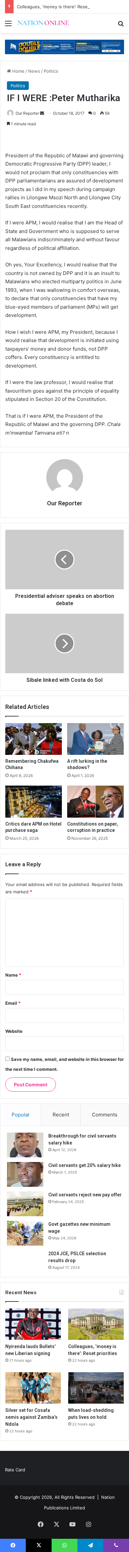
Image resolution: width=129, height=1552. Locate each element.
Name (13, 975)
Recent (61, 1114)
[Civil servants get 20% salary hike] (25, 1174)
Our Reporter (27, 113)
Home (17, 71)
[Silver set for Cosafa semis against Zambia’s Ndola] (33, 1388)
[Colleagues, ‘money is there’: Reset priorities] (96, 1324)
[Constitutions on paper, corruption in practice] (95, 801)
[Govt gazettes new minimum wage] (25, 1233)
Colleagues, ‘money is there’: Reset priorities (63, 6)
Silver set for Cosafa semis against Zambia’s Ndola (31, 1417)
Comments (104, 1114)
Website (13, 1031)
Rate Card (15, 1469)
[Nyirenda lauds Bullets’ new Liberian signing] (33, 1324)
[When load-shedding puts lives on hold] (96, 1388)
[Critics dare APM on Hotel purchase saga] (33, 801)
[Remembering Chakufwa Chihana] (33, 739)
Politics (51, 71)
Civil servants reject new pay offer (85, 1194)
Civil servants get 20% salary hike (84, 1165)
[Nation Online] (43, 23)
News (34, 71)
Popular (21, 1114)
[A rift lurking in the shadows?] (95, 739)
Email (13, 1003)
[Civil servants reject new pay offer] (25, 1203)
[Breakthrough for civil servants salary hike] (25, 1145)
